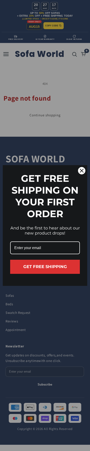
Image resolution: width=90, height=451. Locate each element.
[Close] (81, 170)
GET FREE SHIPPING (45, 266)
